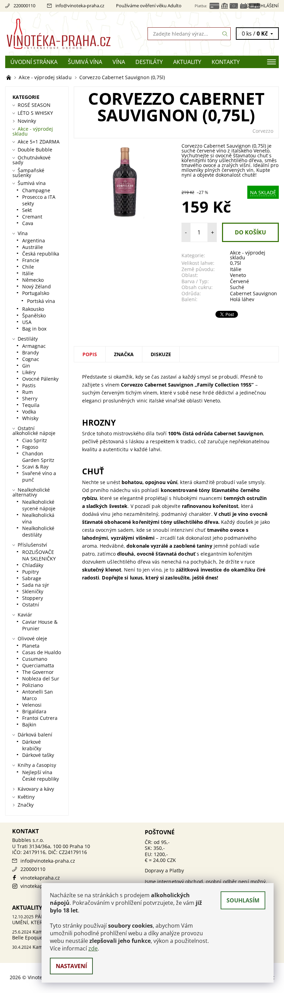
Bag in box (34, 328)
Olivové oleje (32, 638)
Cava (27, 223)
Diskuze (161, 354)
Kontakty (226, 62)
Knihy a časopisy (37, 765)
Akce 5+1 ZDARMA (39, 141)
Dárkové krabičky (31, 745)
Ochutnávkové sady (31, 160)
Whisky (30, 418)
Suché (237, 287)
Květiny (26, 797)
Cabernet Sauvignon (253, 293)
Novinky (27, 121)
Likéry (29, 372)
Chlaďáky (32, 565)
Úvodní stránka (33, 62)
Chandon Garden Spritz (38, 456)
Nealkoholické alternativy (31, 492)
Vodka (29, 411)
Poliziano (32, 685)
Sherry (29, 398)
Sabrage (31, 578)
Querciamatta (38, 665)
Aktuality (187, 62)
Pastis (29, 385)
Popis (89, 354)
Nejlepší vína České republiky (40, 775)
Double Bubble (35, 149)
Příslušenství (32, 544)
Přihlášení (266, 5)
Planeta (30, 645)
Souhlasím (243, 900)
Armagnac (34, 346)
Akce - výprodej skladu (247, 255)
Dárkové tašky (38, 755)
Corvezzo (262, 131)
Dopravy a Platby (164, 870)
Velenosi (32, 705)
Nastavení (71, 966)
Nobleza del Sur (40, 678)
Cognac (30, 359)
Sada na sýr (35, 585)
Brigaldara (34, 711)
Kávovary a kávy (36, 789)
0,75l (235, 263)
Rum (27, 392)
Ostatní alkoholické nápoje (33, 430)
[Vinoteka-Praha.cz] (73, 33)
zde (93, 948)
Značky (26, 804)
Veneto (238, 275)
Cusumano (34, 659)
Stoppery (32, 598)
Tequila (30, 405)
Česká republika (40, 253)
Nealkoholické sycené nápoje (38, 505)
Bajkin (29, 724)
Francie (30, 260)
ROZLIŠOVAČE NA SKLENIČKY (39, 555)
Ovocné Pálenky (40, 378)
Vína (119, 62)
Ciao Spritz (34, 440)
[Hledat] (225, 33)
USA (27, 322)
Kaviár (25, 614)
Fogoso (30, 447)
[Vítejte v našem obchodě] (9, 77)
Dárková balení (35, 734)
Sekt (27, 210)
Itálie (235, 269)
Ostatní (30, 604)
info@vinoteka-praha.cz (79, 5)
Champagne (36, 190)
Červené (239, 281)
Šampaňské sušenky (28, 172)
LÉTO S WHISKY (35, 113)
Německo (33, 280)
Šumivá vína (85, 62)
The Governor (38, 672)
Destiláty (149, 62)
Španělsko (34, 315)
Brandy (30, 352)
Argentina (33, 240)
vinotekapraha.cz (40, 877)
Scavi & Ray (35, 466)
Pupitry (30, 571)
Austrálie (32, 247)
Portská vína (41, 301)
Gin (26, 365)
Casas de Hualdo (41, 652)
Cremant (32, 216)
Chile (28, 266)
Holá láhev (242, 299)
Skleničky (32, 591)
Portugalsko (35, 293)
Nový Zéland (36, 286)
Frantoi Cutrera (39, 718)
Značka (124, 354)
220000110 (24, 5)
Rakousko (33, 309)
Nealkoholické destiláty (38, 531)
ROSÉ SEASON (34, 105)
